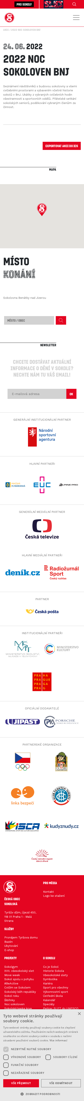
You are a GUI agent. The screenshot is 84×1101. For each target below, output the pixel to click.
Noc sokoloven (14, 1004)
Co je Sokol (51, 966)
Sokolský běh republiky (20, 991)
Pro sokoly (24, 4)
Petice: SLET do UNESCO (60, 1008)
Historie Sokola (53, 970)
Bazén (8, 941)
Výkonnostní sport (55, 991)
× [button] (79, 1013)
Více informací (58, 1040)
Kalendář (49, 1000)
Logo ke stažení (54, 895)
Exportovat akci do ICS (61, 146)
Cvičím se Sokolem (17, 987)
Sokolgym (11, 966)
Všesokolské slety (55, 975)
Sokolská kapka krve (18, 1008)
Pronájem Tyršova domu (21, 937)
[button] (41, 210)
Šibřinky (9, 1000)
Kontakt (48, 891)
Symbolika (50, 979)
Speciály (48, 1004)
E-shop (9, 950)
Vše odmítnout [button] (60, 1083)
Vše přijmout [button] (21, 1083)
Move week (12, 975)
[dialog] (42, 1055)
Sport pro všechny (55, 987)
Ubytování (11, 945)
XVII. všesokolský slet (19, 970)
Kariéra (48, 983)
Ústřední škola (53, 995)
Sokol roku (11, 995)
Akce (6, 29)
